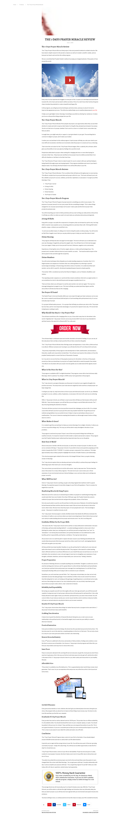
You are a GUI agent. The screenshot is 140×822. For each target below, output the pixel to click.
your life (95, 110)
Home (14, 4)
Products (22, 4)
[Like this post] (49, 804)
